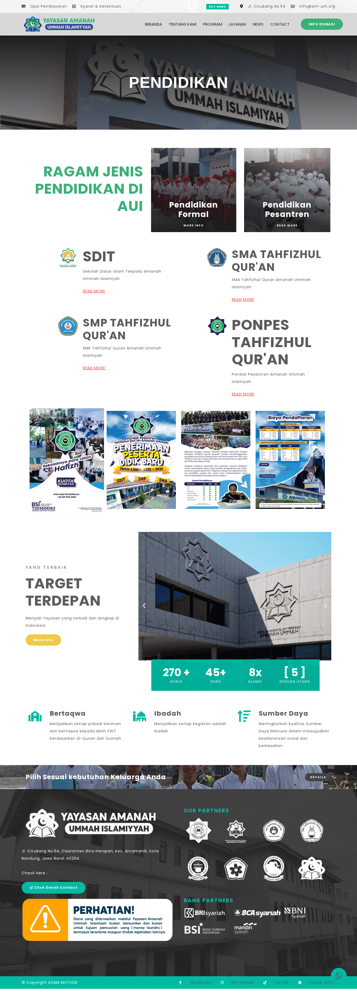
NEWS (258, 24)
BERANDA (153, 24)
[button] (144, 605)
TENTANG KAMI (182, 24)
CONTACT (280, 24)
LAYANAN (237, 24)
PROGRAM (212, 24)
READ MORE (94, 291)
